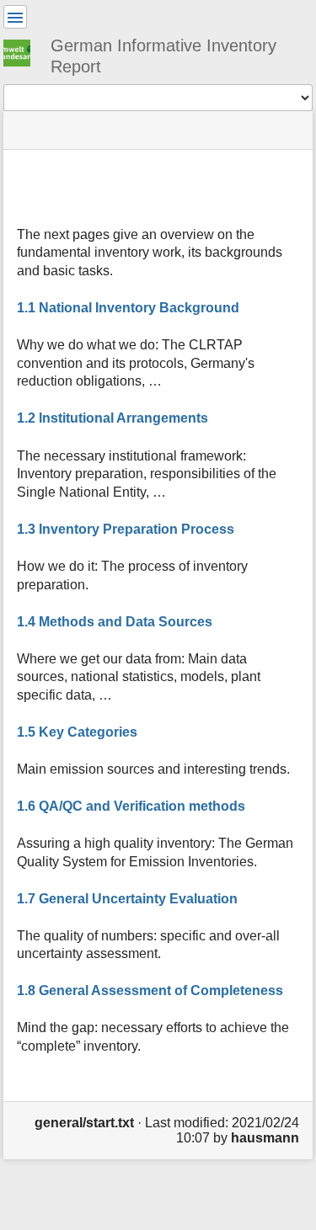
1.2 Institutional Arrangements (112, 418)
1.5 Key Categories (77, 732)
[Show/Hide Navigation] (15, 17)
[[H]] (23, 50)
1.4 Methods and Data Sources (114, 622)
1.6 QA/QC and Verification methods (131, 806)
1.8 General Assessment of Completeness (150, 990)
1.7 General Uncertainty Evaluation (127, 899)
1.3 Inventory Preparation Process (125, 529)
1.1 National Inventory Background (128, 308)
